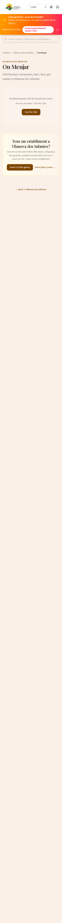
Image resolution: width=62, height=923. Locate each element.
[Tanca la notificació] (57, 30)
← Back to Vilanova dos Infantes (31, 189)
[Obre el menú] (51, 7)
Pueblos (6, 52)
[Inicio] (13, 7)
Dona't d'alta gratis (20, 167)
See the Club (31, 112)
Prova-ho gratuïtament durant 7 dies (35, 29)
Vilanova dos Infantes (24, 52)
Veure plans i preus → (45, 167)
